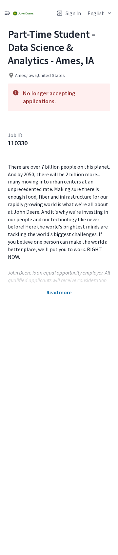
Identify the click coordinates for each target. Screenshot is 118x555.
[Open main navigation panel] (7, 13)
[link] (23, 13)
